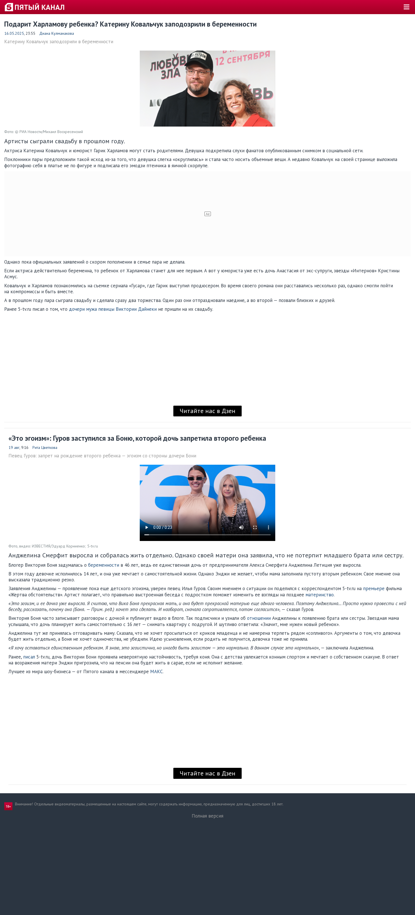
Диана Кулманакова (56, 33)
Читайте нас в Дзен (207, 411)
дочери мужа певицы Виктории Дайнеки (113, 309)
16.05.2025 (14, 33)
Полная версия (207, 816)
